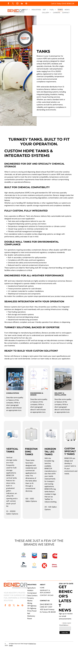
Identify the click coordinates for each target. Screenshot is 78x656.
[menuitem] (26, 9)
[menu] (73, 7)
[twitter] (12, 3)
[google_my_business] (26, 3)
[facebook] (8, 3)
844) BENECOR (46, 604)
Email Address (64, 625)
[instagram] (17, 3)
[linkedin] (21, 3)
